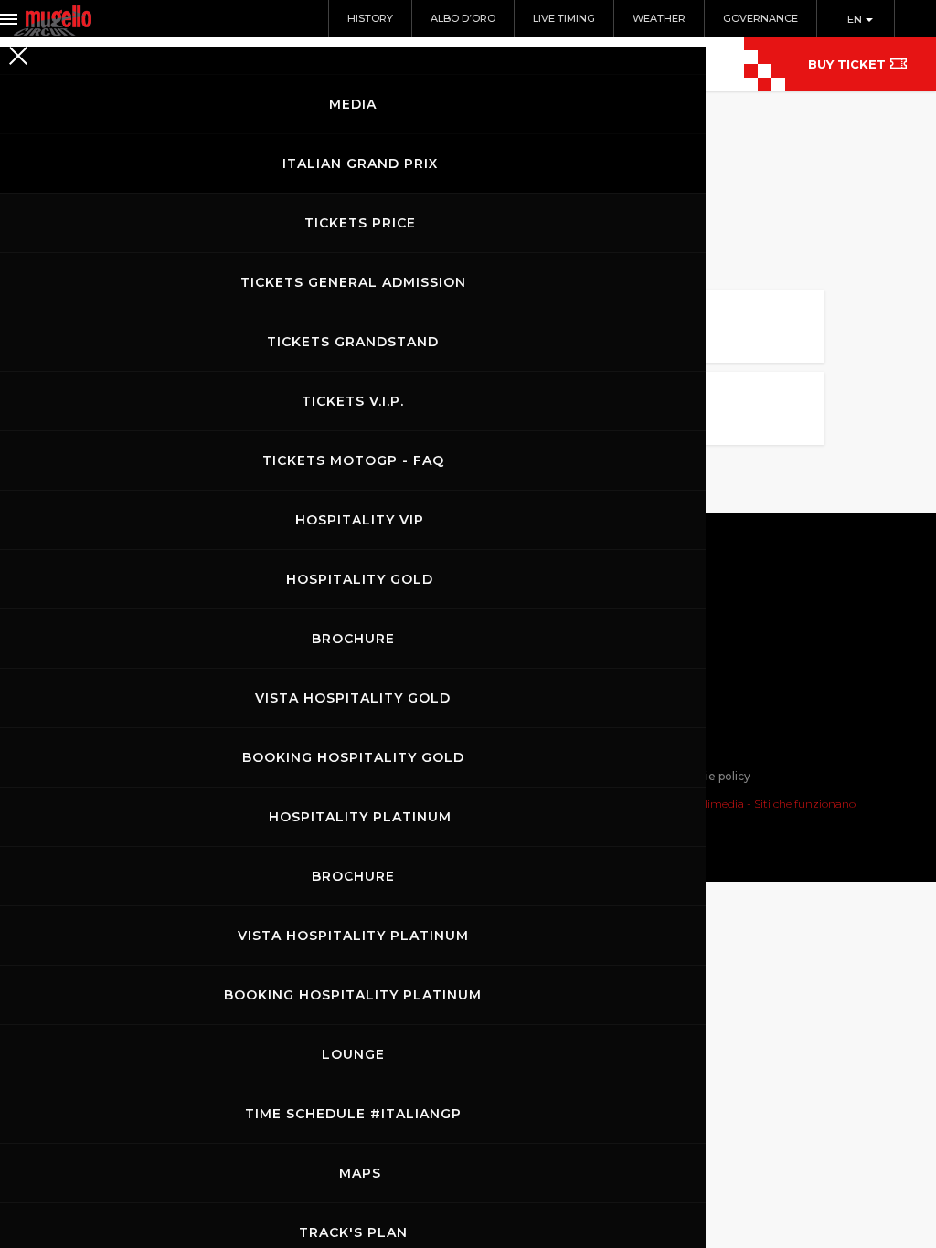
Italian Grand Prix (360, 163)
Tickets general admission (353, 282)
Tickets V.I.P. (353, 401)
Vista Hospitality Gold (353, 698)
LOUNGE (353, 1054)
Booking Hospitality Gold (353, 757)
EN (856, 19)
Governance (760, 18)
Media (353, 104)
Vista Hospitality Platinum (353, 935)
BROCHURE (353, 638)
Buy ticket (847, 64)
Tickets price (360, 223)
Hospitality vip (359, 520)
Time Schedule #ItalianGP (353, 1113)
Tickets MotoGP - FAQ (353, 460)
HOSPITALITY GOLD (359, 579)
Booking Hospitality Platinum (353, 995)
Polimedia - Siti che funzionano (773, 803)
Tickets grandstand (353, 341)
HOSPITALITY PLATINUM (360, 817)
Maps (360, 1173)
